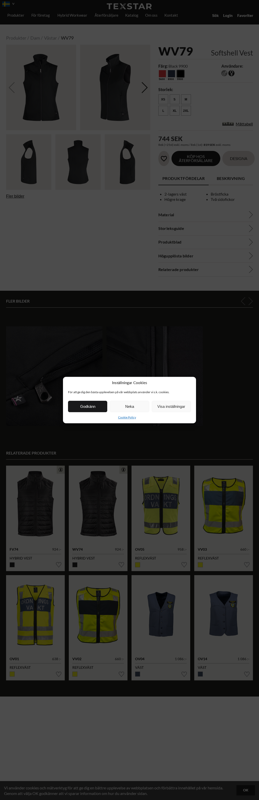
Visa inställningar (171, 406)
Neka (129, 406)
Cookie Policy (127, 417)
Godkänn (87, 406)
